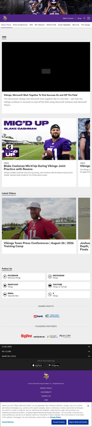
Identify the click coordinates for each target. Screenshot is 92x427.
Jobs (46, 399)
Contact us (46, 395)
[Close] (88, 406)
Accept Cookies (59, 422)
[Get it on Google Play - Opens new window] (54, 366)
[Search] (84, 18)
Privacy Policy (46, 388)
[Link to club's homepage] (5, 17)
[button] (46, 71)
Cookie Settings (8, 422)
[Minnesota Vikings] (46, 376)
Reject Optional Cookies (78, 422)
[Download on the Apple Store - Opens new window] (37, 365)
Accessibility (46, 392)
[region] (46, 414)
